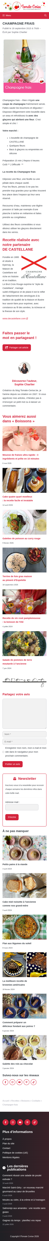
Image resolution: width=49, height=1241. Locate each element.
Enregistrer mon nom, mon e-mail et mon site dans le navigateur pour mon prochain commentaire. (25, 752)
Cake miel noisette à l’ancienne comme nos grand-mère (19, 904)
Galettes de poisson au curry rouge (21, 538)
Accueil (6, 1101)
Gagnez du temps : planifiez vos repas (22, 1220)
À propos (7, 1139)
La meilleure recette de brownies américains (15, 983)
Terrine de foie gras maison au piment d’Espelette (17, 578)
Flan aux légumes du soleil (17, 943)
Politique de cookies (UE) (15, 1153)
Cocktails (36, 1101)
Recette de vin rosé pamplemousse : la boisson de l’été (21, 620)
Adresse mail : (12, 802)
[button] (45, 15)
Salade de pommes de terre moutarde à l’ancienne (17, 662)
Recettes (15, 1101)
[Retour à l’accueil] (24, 6)
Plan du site (8, 1143)
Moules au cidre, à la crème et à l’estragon (24, 1200)
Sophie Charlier (24, 384)
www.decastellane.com (14, 318)
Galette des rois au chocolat (18, 1064)
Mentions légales (11, 1157)
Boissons (25, 1101)
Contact (6, 1148)
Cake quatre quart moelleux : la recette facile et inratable (18, 498)
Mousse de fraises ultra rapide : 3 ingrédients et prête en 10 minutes (21, 457)
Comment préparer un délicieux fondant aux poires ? (19, 1024)
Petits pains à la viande (15, 864)
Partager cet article (18, 347)
